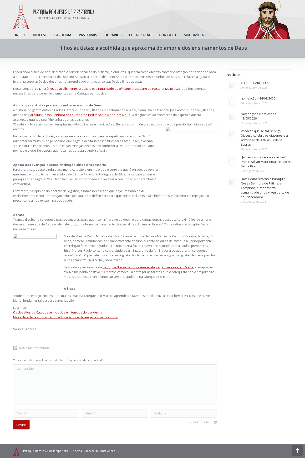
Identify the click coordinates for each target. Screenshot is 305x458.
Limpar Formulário (200, 422)
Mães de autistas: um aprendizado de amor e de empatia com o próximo (65, 317)
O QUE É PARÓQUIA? (255, 83)
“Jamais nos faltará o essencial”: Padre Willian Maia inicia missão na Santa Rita (266, 161)
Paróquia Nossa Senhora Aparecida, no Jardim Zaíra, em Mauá (148, 267)
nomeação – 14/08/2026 (258, 98)
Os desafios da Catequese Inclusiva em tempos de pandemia (57, 312)
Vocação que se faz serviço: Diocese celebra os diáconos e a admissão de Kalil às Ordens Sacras (264, 138)
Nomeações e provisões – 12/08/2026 (260, 116)
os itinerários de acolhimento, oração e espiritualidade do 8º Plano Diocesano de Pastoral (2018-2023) (108, 88)
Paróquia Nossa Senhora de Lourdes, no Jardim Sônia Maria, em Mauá (79, 115)
